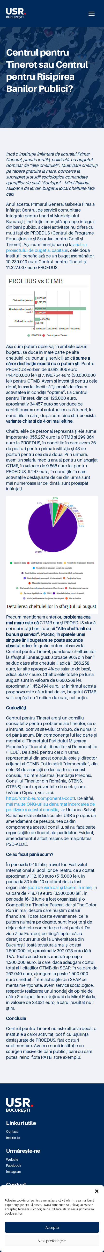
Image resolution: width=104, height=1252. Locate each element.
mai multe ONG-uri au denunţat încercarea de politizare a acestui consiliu (50, 806)
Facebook (13, 1165)
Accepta (52, 1227)
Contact (12, 1131)
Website (12, 1159)
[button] (96, 1191)
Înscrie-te (13, 1138)
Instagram (13, 1171)
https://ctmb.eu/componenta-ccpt (40, 798)
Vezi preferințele (52, 1240)
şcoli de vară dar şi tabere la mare (60, 887)
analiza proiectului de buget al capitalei (46, 247)
